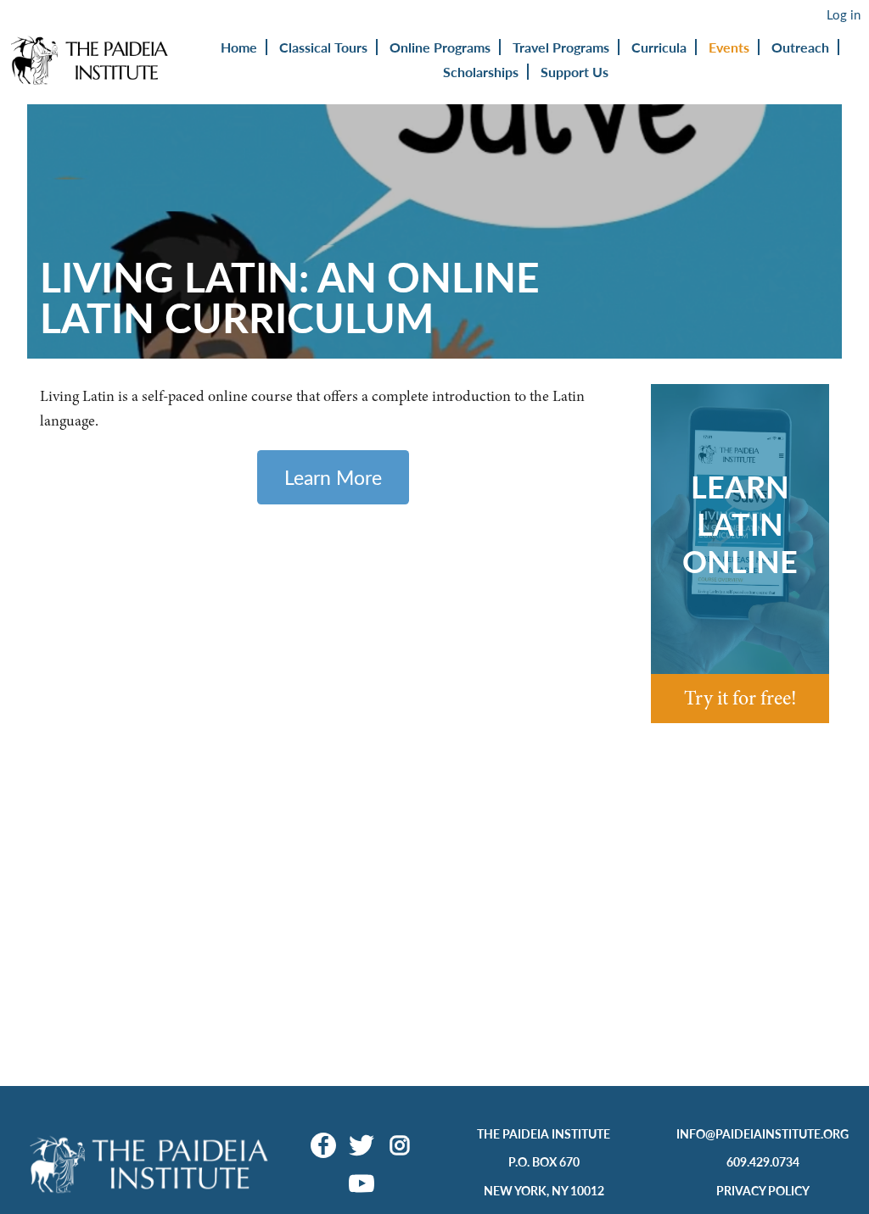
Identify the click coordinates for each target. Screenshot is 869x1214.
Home (239, 47)
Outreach (800, 47)
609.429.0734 (762, 1161)
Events (729, 47)
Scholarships (481, 72)
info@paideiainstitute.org (762, 1133)
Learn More (333, 477)
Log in (844, 14)
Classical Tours (323, 47)
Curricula (659, 47)
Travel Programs (561, 47)
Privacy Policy (763, 1190)
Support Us (574, 72)
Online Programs (440, 47)
